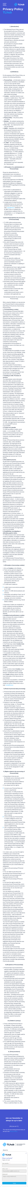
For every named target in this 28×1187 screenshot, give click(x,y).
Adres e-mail (5, 1168)
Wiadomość (4, 1174)
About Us (5, 1150)
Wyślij (14, 1183)
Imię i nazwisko (6, 1163)
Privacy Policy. (14, 1131)
